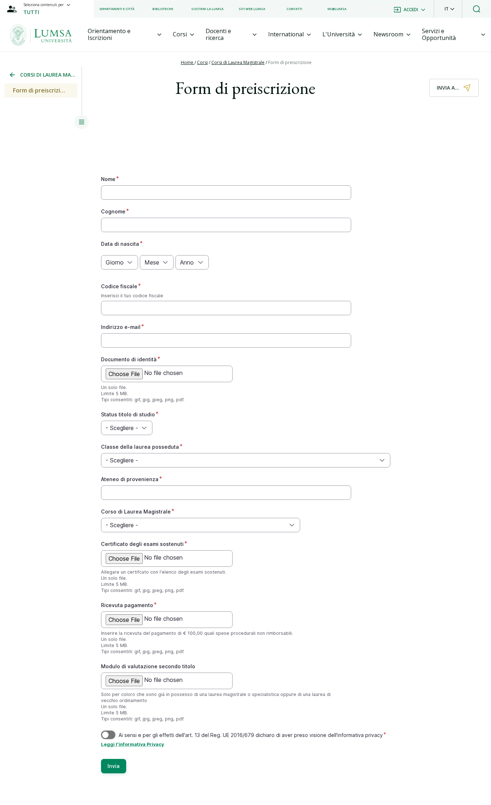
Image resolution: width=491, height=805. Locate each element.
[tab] (125, 34)
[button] (449, 9)
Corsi (202, 62)
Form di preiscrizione (290, 62)
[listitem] (117, 9)
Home (187, 62)
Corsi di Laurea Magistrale (238, 62)
